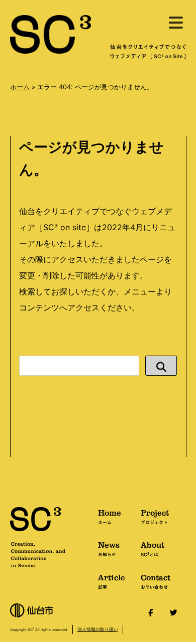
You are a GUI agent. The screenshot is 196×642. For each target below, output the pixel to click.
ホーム (20, 87)
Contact (155, 580)
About (152, 548)
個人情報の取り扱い (97, 629)
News (109, 548)
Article (111, 580)
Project (155, 516)
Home (109, 516)
